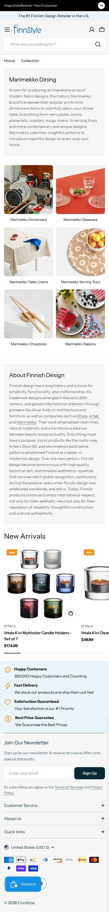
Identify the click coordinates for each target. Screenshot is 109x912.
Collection (30, 60)
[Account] (92, 30)
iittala (10, 626)
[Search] (98, 44)
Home (9, 60)
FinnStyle (26, 902)
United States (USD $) (30, 847)
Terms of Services (69, 787)
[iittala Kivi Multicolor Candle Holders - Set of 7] (41, 584)
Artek (94, 416)
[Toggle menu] (7, 30)
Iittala (82, 416)
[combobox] (54, 44)
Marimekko (26, 422)
